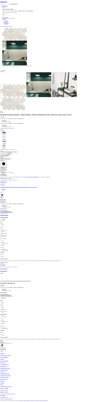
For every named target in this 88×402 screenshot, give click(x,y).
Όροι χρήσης (21, 400)
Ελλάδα (3, 7)
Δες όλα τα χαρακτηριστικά (4, 262)
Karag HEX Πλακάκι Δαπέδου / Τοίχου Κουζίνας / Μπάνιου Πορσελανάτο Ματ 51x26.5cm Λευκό (18, 187)
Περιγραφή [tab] (2, 285)
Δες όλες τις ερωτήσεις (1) (4, 269)
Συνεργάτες (2, 353)
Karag (1, 210)
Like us (1, 393)
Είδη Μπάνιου (4, 172)
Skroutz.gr (3, 2)
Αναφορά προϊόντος (3, 182)
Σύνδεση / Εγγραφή (5, 6)
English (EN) (6, 21)
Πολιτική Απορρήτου (27, 400)
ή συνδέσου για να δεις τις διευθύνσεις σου (8, 18)
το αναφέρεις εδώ (57, 260)
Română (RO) (6, 22)
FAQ (18, 400)
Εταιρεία (2, 381)
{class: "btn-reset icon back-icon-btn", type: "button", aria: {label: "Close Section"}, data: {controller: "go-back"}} (15, 281)
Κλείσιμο (2, 273)
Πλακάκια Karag (5, 210)
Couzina (12, 172)
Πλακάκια (1, 112)
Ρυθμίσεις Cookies (39, 400)
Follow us (4, 393)
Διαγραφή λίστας (9, 26)
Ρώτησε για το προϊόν (3, 268)
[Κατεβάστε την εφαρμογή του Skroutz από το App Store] (2, 397)
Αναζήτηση (3, 70)
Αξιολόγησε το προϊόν (3, 181)
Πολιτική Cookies (33, 400)
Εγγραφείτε (7, 393)
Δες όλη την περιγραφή (3, 128)
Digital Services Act (45, 400)
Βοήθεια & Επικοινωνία (4, 373)
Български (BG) (6, 23)
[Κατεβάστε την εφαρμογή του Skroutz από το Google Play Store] (6, 397)
